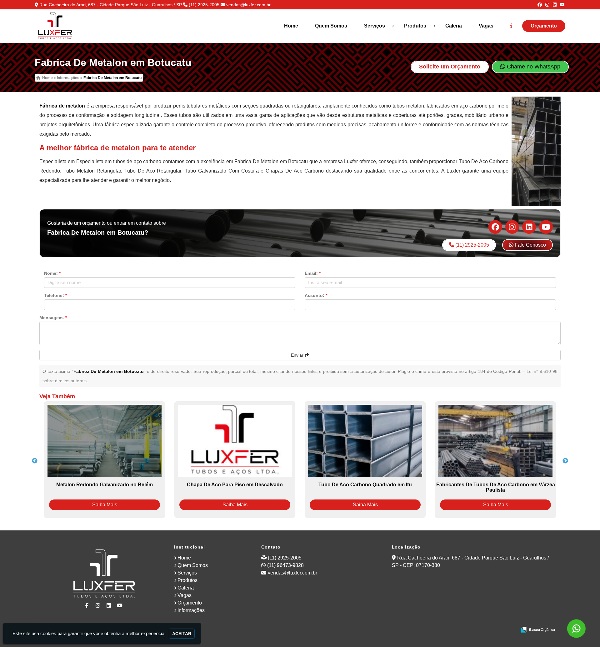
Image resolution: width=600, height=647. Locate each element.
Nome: (52, 273)
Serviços (374, 25)
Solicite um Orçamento (449, 66)
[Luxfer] (104, 574)
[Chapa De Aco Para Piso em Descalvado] (235, 441)
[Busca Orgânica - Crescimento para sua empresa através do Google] (537, 629)
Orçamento (544, 25)
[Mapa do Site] (449, 630)
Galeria (453, 25)
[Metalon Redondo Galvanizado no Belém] (104, 441)
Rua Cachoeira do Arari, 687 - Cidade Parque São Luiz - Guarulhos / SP (110, 4)
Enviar (298, 355)
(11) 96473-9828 (285, 565)
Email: (313, 273)
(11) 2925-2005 (204, 4)
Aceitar (181, 633)
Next (565, 461)
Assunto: (316, 295)
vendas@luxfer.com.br (248, 4)
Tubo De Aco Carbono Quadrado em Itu (365, 484)
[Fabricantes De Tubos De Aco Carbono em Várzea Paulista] (495, 441)
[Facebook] (540, 5)
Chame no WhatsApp (532, 66)
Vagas (486, 25)
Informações (191, 610)
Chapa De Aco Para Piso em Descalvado (235, 484)
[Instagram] (547, 5)
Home (291, 25)
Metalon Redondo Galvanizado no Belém (104, 484)
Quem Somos (331, 25)
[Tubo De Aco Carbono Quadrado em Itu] (365, 441)
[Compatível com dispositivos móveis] (508, 630)
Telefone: (55, 295)
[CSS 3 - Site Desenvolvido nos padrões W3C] (487, 630)
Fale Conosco (529, 245)
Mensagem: (53, 317)
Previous (35, 461)
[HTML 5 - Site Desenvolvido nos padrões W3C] (465, 630)
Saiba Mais (104, 504)
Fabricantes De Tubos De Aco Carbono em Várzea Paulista (495, 487)
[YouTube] (562, 5)
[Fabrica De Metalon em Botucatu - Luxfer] (55, 26)
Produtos (415, 25)
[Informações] (511, 26)
